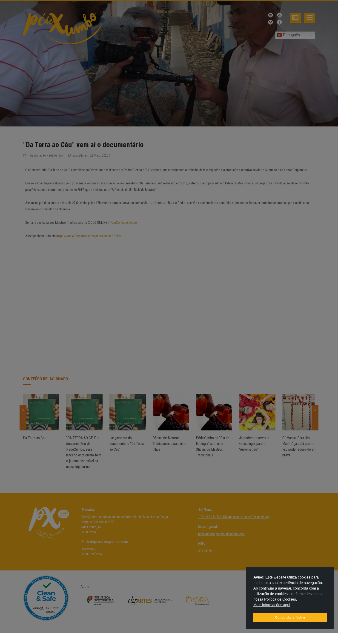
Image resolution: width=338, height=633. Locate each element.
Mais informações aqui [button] (271, 605)
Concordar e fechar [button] (290, 617)
